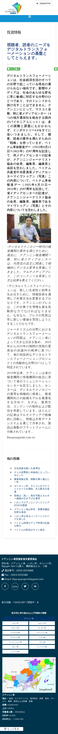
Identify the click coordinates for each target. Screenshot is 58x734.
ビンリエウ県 (42, 647)
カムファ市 (42, 623)
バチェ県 (42, 642)
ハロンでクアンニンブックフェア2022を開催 (32, 504)
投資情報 (14, 32)
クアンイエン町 (41, 633)
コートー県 (15, 651)
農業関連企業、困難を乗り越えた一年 (32, 480)
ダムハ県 (15, 647)
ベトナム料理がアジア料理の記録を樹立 (32, 524)
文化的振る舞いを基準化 (27, 468)
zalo (15, 586)
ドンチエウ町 (15, 633)
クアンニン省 (28, 618)
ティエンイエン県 (15, 642)
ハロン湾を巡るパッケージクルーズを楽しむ (32, 517)
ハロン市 (15, 623)
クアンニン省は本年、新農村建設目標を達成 (32, 510)
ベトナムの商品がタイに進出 (29, 530)
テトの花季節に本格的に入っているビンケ (32, 473)
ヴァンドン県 (15, 637)
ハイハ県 (42, 637)
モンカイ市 (42, 628)
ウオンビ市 (15, 628)
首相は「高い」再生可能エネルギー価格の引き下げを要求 (32, 497)
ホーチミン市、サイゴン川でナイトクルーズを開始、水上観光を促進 (32, 488)
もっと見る (12, 729)
